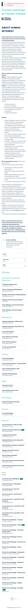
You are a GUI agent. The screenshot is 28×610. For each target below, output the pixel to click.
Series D (21, 66)
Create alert (9, 246)
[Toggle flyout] (25, 261)
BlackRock (21, 63)
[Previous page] (9, 599)
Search (4, 254)
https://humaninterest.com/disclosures (15, 214)
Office (4, 265)
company (18, 57)
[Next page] (18, 599)
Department (6, 259)
